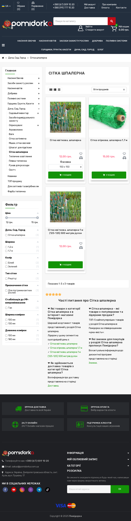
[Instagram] (22, 489)
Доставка (89, 7)
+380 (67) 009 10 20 (63, 4)
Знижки (93, 363)
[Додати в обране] (80, 153)
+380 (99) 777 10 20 (63, 7)
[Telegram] (39, 489)
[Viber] (30, 489)
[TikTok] (47, 489)
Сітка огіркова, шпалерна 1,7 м (108, 140)
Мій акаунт (90, 4)
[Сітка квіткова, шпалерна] (65, 117)
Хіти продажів (100, 89)
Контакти (121, 7)
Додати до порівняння (82, 158)
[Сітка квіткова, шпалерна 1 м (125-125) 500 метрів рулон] (65, 207)
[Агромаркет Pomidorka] (27, 24)
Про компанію (109, 4)
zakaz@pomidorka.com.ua (25, 466)
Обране (21, 8)
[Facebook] (5, 489)
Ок (119, 489)
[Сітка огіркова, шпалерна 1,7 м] (109, 117)
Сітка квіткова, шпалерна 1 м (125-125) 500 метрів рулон (65, 232)
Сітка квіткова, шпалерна (65, 140)
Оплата (105, 7)
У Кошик (65, 175)
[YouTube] (13, 489)
